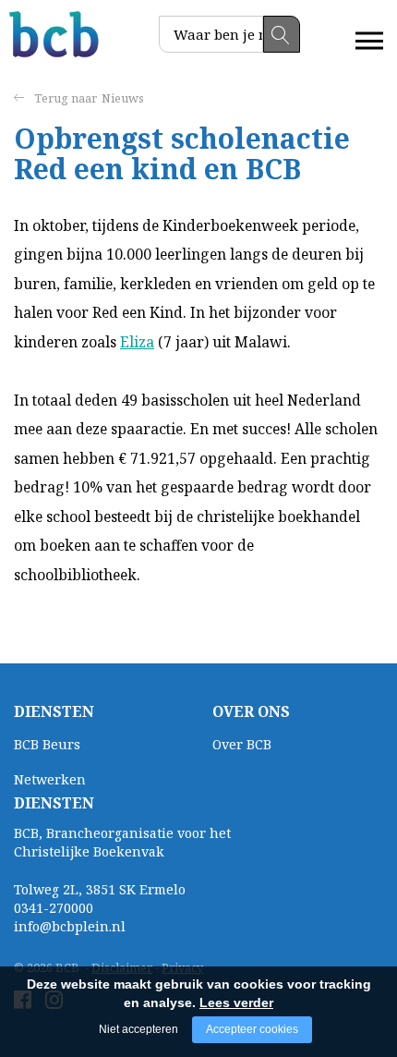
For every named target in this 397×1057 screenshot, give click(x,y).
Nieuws (123, 98)
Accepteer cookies (252, 1029)
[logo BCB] (55, 34)
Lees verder (236, 1002)
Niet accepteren (138, 1029)
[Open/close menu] (369, 41)
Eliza (137, 342)
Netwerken (50, 779)
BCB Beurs (47, 744)
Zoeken (281, 34)
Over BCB (241, 744)
